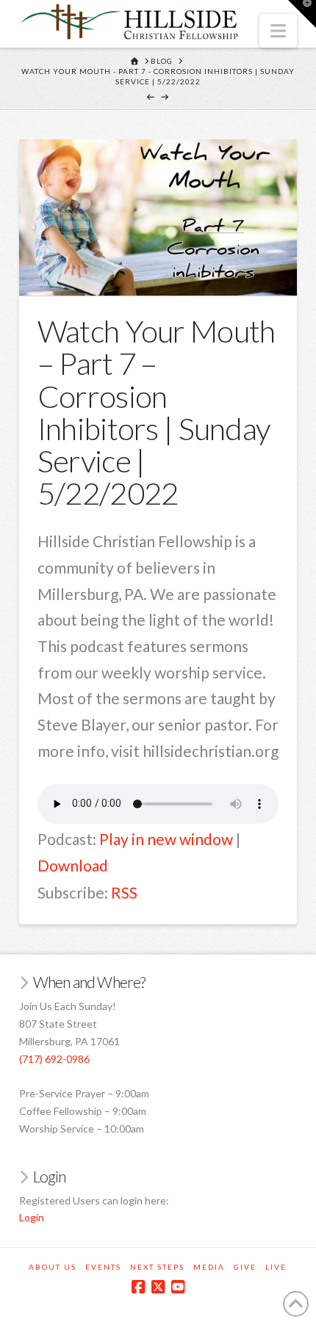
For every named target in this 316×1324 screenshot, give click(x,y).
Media (209, 1266)
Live (276, 1266)
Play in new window (166, 839)
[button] (278, 31)
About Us (52, 1266)
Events (103, 1266)
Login (31, 1217)
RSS (124, 892)
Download (72, 865)
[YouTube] (177, 1287)
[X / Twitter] (158, 1287)
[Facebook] (138, 1287)
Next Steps (157, 1266)
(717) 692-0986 (54, 1059)
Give (245, 1266)
